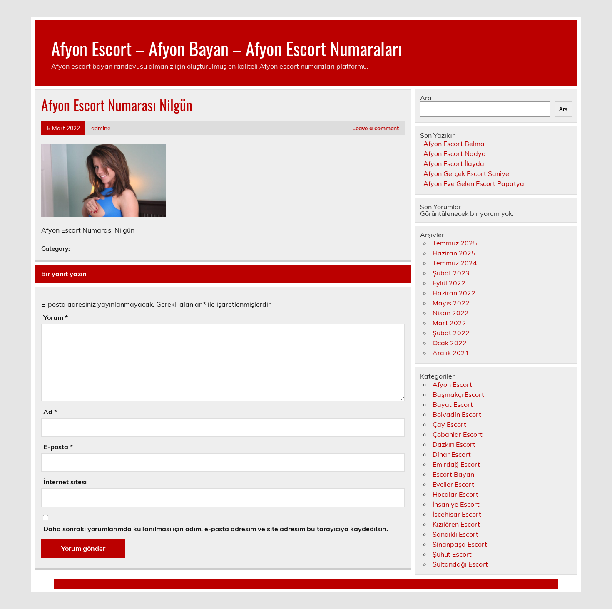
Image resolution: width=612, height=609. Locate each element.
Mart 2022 (449, 323)
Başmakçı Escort (458, 394)
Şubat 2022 (451, 333)
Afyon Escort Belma (454, 143)
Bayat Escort (453, 404)
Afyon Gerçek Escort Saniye (466, 173)
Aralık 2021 (451, 353)
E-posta (58, 446)
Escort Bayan (453, 474)
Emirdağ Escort (456, 464)
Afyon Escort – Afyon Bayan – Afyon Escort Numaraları (226, 48)
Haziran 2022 (454, 293)
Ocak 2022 (450, 343)
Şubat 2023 (451, 273)
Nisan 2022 (451, 313)
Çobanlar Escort (458, 434)
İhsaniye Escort (456, 504)
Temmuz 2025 (455, 243)
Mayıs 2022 (451, 303)
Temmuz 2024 (455, 263)
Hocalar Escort (455, 494)
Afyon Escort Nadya (454, 153)
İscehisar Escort (457, 514)
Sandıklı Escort (455, 534)
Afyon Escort (452, 384)
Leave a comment (375, 127)
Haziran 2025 (454, 253)
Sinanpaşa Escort (460, 544)
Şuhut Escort (452, 554)
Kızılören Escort (456, 524)
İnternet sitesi (65, 481)
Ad (50, 411)
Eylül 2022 (449, 283)
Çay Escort (449, 424)
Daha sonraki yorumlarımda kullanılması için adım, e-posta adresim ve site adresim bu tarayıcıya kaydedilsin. (215, 528)
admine (100, 127)
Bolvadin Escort (457, 414)
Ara (426, 98)
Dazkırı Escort (454, 444)
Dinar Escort (452, 454)
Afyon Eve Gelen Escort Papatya (473, 183)
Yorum (55, 317)
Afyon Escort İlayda (453, 163)
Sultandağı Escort (460, 564)
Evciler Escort (453, 484)
